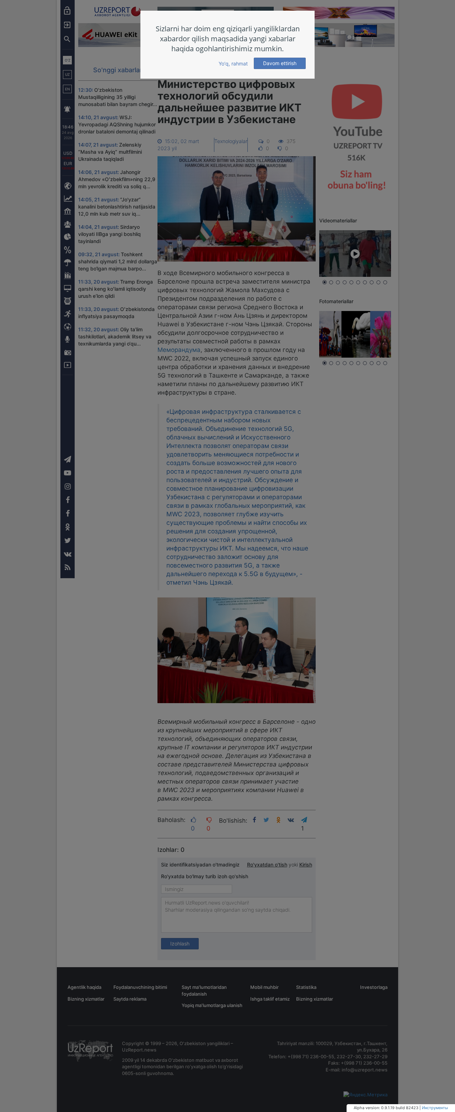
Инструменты (435, 1107)
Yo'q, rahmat (233, 63)
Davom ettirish (279, 63)
